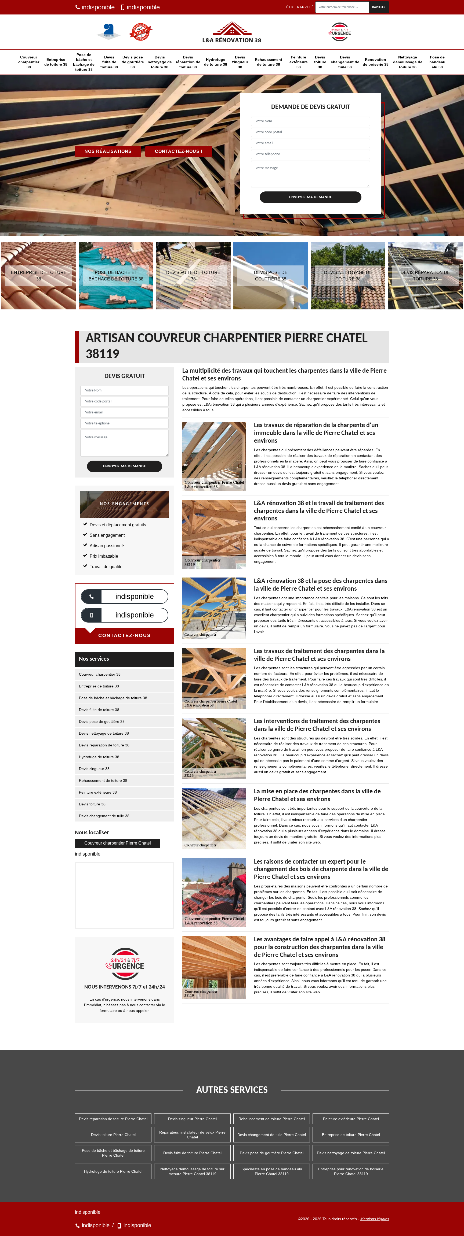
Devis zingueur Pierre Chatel (192, 1119)
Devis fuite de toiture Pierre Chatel (192, 1153)
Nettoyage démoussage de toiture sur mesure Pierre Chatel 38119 (192, 1171)
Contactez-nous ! (178, 151)
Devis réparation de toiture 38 (188, 62)
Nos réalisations (108, 151)
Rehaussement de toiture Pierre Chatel (271, 1119)
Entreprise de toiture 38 (55, 61)
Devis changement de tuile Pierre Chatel (271, 1135)
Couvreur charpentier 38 (28, 62)
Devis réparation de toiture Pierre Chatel (113, 1119)
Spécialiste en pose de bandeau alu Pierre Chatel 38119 (271, 1171)
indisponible (98, 7)
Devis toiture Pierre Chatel (113, 1135)
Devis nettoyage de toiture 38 (160, 62)
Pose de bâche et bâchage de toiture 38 (84, 62)
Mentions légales (374, 1219)
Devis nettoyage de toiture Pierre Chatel (351, 1153)
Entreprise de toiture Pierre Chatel (351, 1135)
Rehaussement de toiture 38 (268, 61)
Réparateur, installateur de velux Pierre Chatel (192, 1134)
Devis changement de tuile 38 (345, 62)
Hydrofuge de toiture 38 (215, 61)
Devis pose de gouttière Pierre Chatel (271, 1153)
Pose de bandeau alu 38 (437, 62)
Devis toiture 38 (320, 62)
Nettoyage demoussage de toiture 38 (407, 62)
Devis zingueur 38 (240, 62)
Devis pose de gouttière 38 (133, 62)
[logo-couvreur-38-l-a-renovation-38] (232, 32)
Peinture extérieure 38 (298, 62)
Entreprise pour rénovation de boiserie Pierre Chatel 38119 (350, 1171)
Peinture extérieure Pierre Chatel (351, 1119)
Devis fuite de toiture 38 (109, 62)
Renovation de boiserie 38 (376, 61)
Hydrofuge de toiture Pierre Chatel (113, 1171)
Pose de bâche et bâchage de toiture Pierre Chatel (113, 1152)
